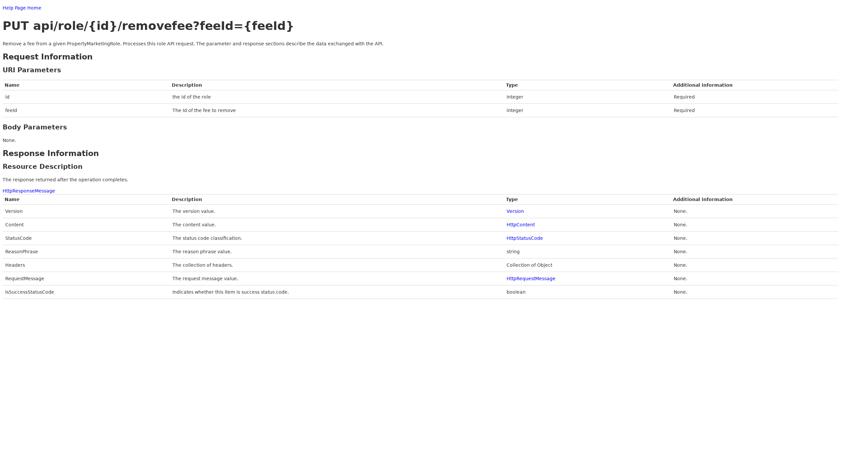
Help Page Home (22, 8)
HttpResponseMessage (29, 190)
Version (515, 211)
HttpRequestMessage (531, 278)
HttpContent (521, 224)
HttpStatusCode (525, 238)
